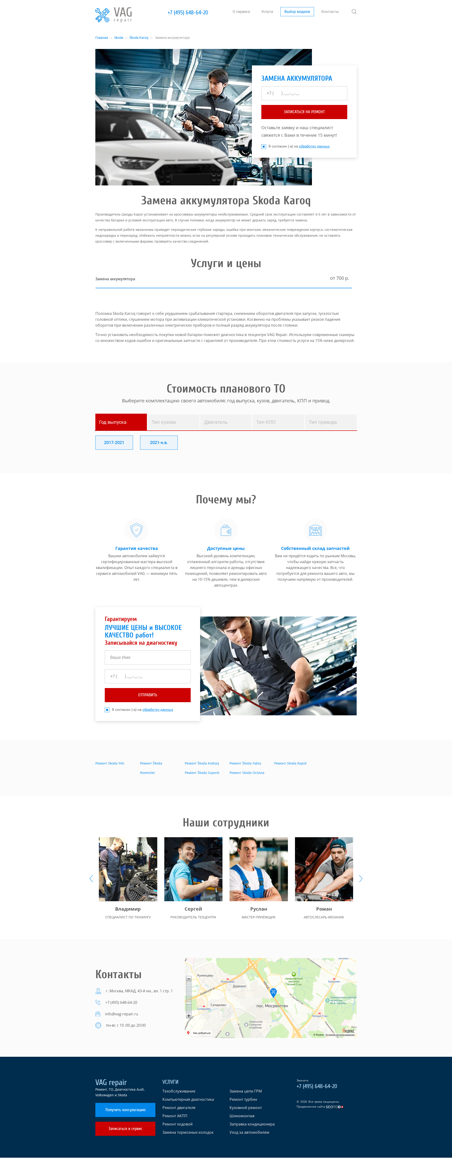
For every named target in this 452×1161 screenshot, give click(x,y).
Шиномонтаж (242, 1115)
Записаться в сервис (125, 1128)
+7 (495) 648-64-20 (188, 12)
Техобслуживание (178, 1091)
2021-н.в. (159, 442)
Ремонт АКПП (174, 1115)
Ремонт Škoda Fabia (245, 763)
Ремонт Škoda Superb (202, 772)
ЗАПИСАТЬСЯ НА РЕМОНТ (304, 111)
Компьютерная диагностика (188, 1099)
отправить (147, 695)
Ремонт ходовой (177, 1124)
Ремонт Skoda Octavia (247, 772)
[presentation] (91, 878)
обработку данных (314, 146)
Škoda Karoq (138, 38)
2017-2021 (114, 442)
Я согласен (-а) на (299, 146)
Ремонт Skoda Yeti (109, 763)
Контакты (330, 11)
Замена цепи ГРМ (246, 1091)
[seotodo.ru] (334, 1107)
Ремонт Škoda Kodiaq (202, 763)
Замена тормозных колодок (188, 1132)
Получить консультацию (125, 1109)
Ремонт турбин (243, 1099)
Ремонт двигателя (178, 1107)
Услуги (267, 11)
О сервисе (241, 11)
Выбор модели (297, 11)
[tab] (121, 422)
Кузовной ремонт (246, 1107)
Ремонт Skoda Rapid (290, 763)
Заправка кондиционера (252, 1124)
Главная (101, 38)
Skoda (118, 38)
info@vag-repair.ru (121, 1014)
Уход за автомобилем (249, 1132)
